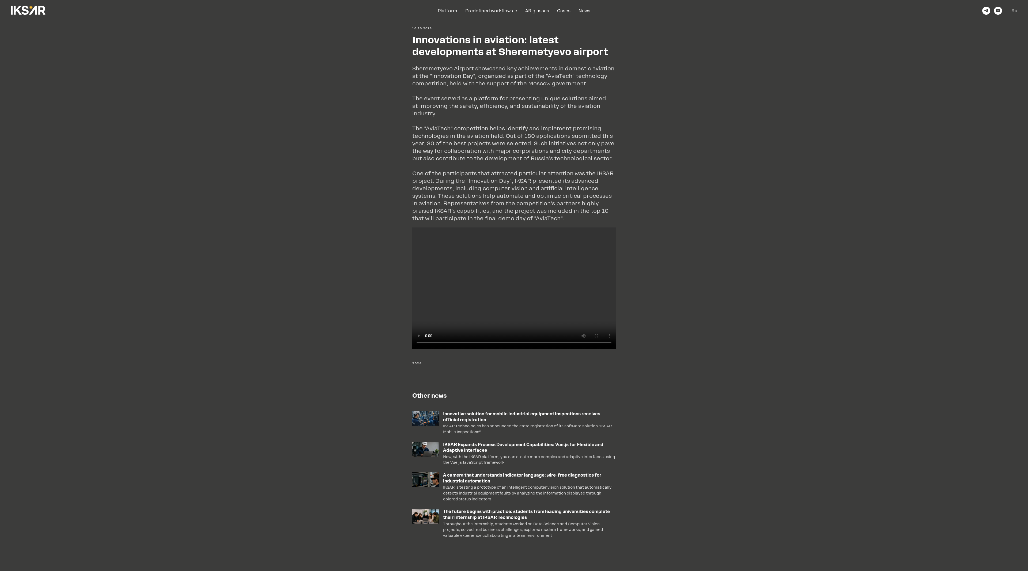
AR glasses (537, 10)
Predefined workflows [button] (489, 10)
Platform (447, 10)
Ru (1014, 10)
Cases (563, 10)
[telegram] (986, 11)
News (584, 10)
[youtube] (998, 11)
